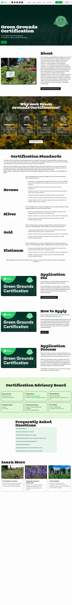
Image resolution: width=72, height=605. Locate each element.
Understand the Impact (36, 141)
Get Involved (49, 2)
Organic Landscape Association (38, 397)
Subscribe (67, 2)
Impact (34, 2)
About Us (29, 2)
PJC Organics (5, 408)
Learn (44, 2)
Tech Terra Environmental (8, 397)
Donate (58, 2)
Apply (4, 42)
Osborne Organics (35, 396)
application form (57, 316)
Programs (39, 2)
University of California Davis (57, 408)
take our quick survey (52, 171)
